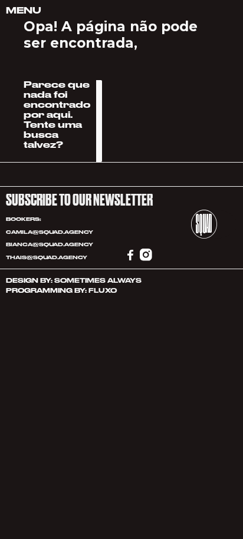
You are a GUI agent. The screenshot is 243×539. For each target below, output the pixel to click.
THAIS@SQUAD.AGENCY (47, 257)
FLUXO (102, 291)
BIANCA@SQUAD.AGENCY (49, 244)
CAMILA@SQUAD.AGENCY (49, 232)
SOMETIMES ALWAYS (98, 281)
